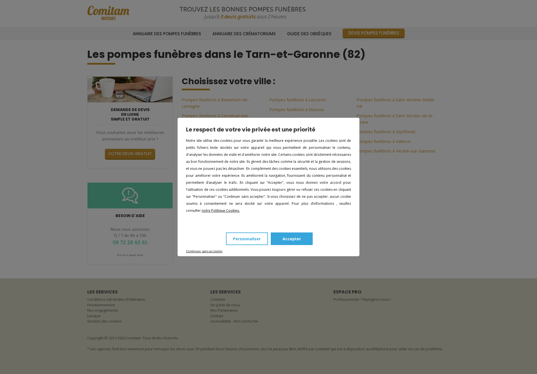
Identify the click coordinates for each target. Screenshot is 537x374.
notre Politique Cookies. (221, 210)
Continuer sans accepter (204, 251)
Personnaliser (247, 238)
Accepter (291, 238)
